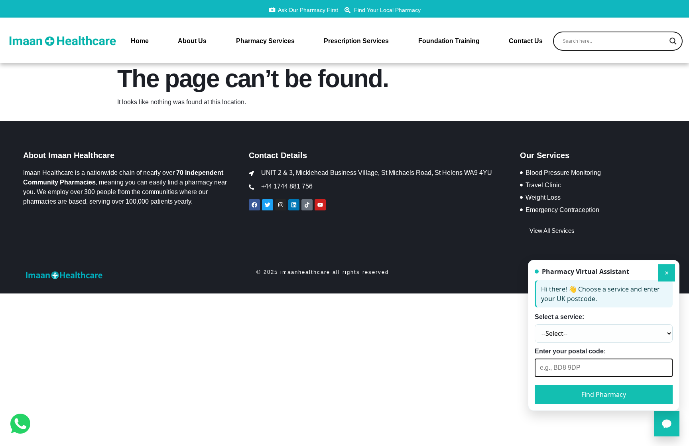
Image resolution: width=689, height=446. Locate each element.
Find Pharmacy (603, 394)
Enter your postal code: (570, 351)
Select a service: (559, 316)
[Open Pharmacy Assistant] (666, 423)
